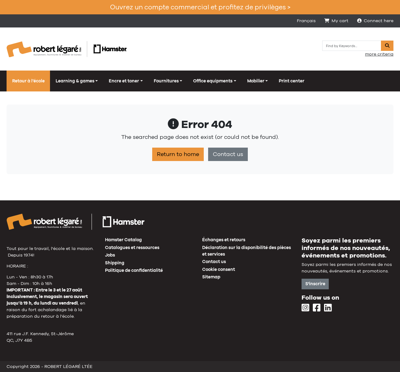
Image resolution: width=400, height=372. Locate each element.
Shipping (114, 262)
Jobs (110, 254)
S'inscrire (315, 283)
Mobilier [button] (255, 80)
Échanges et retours (223, 239)
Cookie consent (218, 269)
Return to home (178, 154)
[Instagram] (305, 308)
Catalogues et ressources (132, 247)
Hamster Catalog (123, 239)
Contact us (228, 154)
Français (306, 20)
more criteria (379, 53)
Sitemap (211, 276)
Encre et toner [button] (124, 80)
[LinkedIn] (328, 308)
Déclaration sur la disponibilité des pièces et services (246, 251)
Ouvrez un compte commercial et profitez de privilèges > (200, 7)
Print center (291, 80)
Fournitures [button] (166, 80)
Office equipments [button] (212, 80)
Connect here (378, 20)
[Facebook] (317, 308)
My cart (340, 20)
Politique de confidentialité (134, 270)
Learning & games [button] (75, 80)
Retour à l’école (28, 80)
